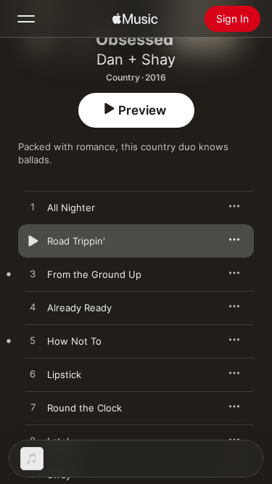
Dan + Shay (136, 59)
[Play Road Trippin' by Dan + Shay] (32, 240)
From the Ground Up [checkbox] (94, 274)
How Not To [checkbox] (74, 341)
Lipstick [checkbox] (64, 374)
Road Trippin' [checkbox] (76, 241)
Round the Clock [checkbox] (84, 408)
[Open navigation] (26, 19)
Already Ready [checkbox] (79, 307)
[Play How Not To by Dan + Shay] (32, 341)
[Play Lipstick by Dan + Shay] (32, 374)
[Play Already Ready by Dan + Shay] (32, 307)
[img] (134, 18)
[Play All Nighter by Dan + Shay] (32, 207)
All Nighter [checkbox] (71, 207)
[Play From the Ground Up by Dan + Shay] (32, 274)
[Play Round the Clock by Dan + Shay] (32, 407)
